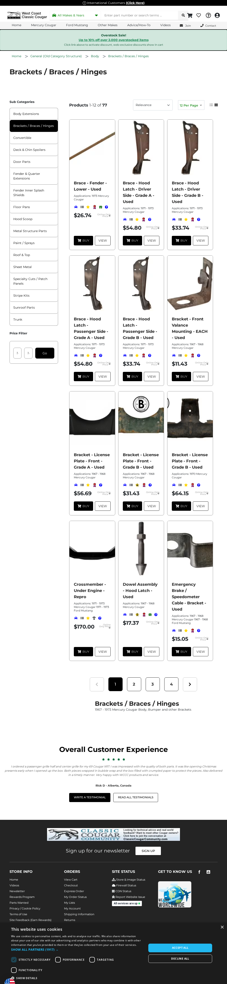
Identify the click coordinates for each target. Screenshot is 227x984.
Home (16, 25)
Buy (85, 241)
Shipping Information (79, 914)
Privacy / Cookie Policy (25, 908)
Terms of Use (18, 914)
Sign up (148, 851)
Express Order (74, 891)
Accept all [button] (180, 948)
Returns (69, 920)
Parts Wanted (19, 902)
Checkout (71, 885)
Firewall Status (125, 885)
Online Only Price (104, 215)
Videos (165, 25)
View (102, 241)
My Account (72, 908)
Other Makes (107, 25)
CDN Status (123, 891)
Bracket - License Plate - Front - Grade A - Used (92, 461)
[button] (115, 684)
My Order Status (75, 897)
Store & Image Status (130, 879)
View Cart (70, 879)
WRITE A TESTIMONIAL (90, 797)
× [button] (222, 927)
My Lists (69, 902)
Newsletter (17, 891)
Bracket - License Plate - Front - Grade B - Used (141, 461)
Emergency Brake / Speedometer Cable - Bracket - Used (189, 597)
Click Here (135, 3)
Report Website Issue (130, 897)
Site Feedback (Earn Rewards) (30, 920)
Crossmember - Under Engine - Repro (90, 590)
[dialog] (113, 953)
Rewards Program (22, 897)
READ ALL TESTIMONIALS (135, 797)
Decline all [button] (180, 958)
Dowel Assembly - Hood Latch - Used (140, 590)
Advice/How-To (139, 25)
